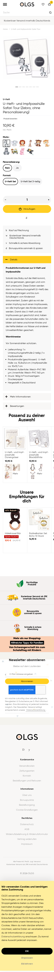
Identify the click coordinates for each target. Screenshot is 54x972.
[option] (6, 143)
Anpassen (27, 959)
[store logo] (27, 4)
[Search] (50, 12)
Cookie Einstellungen (27, 811)
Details (13, 260)
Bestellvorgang (27, 806)
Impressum (27, 845)
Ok (27, 952)
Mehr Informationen (20, 398)
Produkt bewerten (10, 119)
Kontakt (27, 777)
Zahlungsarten (26, 772)
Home (5, 29)
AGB (26, 830)
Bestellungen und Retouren (27, 782)
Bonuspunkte (27, 801)
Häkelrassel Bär (15, 521)
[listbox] (27, 148)
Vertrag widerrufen (27, 840)
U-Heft (6, 99)
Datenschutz (27, 825)
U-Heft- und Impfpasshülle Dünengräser (15, 440)
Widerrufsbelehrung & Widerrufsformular (27, 835)
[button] (16, 87)
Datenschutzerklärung (35, 711)
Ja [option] (17, 167)
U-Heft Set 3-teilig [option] (30, 181)
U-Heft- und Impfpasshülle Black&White (39, 440)
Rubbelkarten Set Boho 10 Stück (39, 521)
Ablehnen (27, 965)
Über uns (27, 796)
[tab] (27, 261)
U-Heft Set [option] (10, 181)
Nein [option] (7, 167)
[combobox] (27, 12)
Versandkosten (27, 767)
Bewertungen (17, 407)
